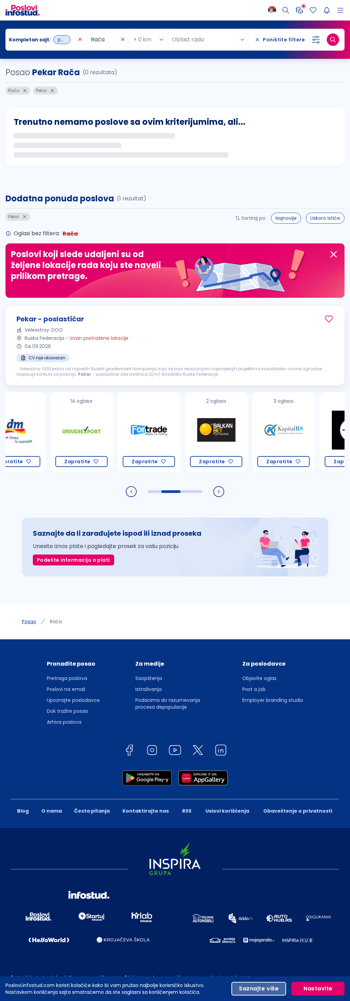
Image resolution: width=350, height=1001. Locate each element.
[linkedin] (221, 751)
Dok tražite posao (67, 711)
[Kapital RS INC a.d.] (263, 432)
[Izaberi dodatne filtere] (315, 39)
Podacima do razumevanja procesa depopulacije (167, 703)
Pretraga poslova (67, 678)
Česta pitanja (92, 811)
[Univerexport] (61, 432)
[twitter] (198, 751)
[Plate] (299, 10)
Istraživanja (148, 689)
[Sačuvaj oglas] (329, 319)
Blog (23, 811)
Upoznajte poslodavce (73, 700)
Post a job (254, 689)
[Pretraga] (286, 10)
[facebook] (129, 751)
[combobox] (42, 39)
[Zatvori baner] (333, 254)
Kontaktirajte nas (145, 811)
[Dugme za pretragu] (333, 40)
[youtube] (175, 751)
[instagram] (152, 751)
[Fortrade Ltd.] (128, 432)
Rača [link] (56, 621)
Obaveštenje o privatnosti (297, 811)
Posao (29, 621)
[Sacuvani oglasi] (313, 10)
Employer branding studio (272, 700)
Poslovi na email (66, 689)
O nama (51, 811)
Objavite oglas (259, 678)
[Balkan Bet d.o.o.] (196, 432)
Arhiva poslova (64, 722)
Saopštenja (148, 678)
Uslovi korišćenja (227, 811)
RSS (186, 811)
